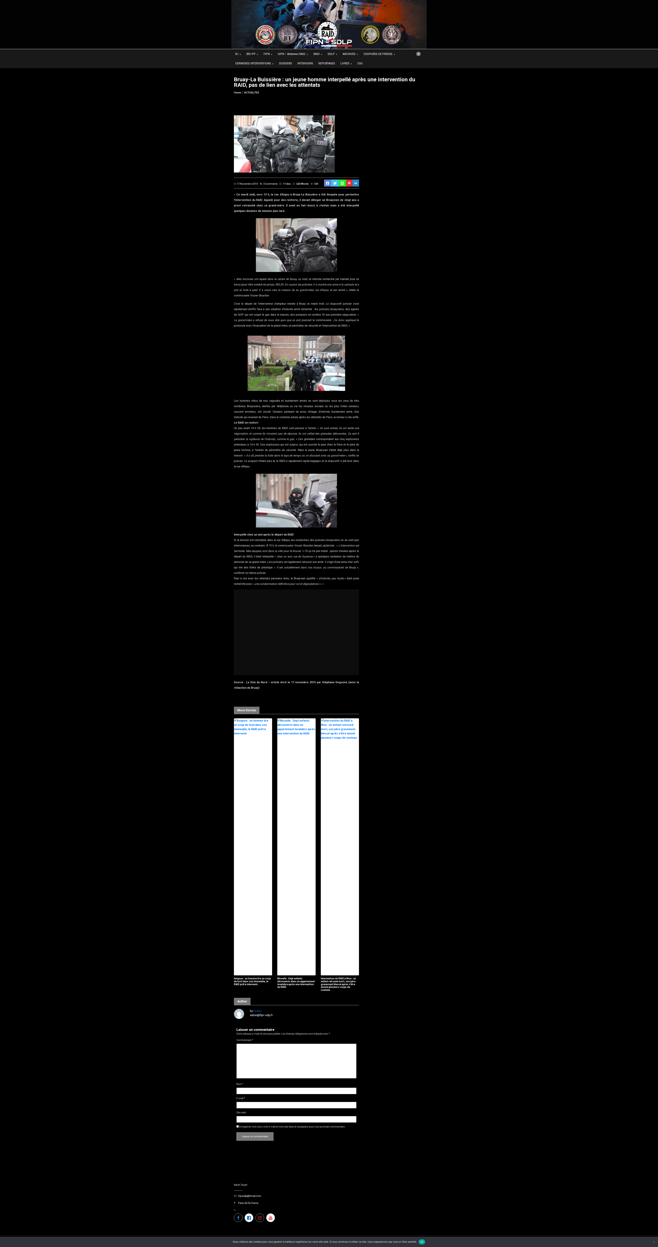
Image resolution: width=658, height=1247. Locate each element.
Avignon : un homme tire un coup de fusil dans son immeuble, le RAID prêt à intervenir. (252, 981)
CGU (360, 63)
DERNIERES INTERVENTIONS (253, 63)
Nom (239, 1084)
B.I (236, 54)
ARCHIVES (349, 54)
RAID (316, 54)
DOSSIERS (285, 63)
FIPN (267, 54)
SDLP (331, 54)
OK (422, 1241)
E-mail (240, 1098)
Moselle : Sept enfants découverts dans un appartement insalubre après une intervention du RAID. (296, 982)
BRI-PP (250, 54)
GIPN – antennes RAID (291, 54)
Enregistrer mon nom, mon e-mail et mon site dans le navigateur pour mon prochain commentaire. (292, 1126)
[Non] (653, 1242)
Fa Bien (257, 1011)
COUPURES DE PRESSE (378, 54)
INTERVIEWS (305, 63)
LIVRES (344, 63)
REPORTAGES (326, 63)
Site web (241, 1112)
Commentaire (244, 1040)
